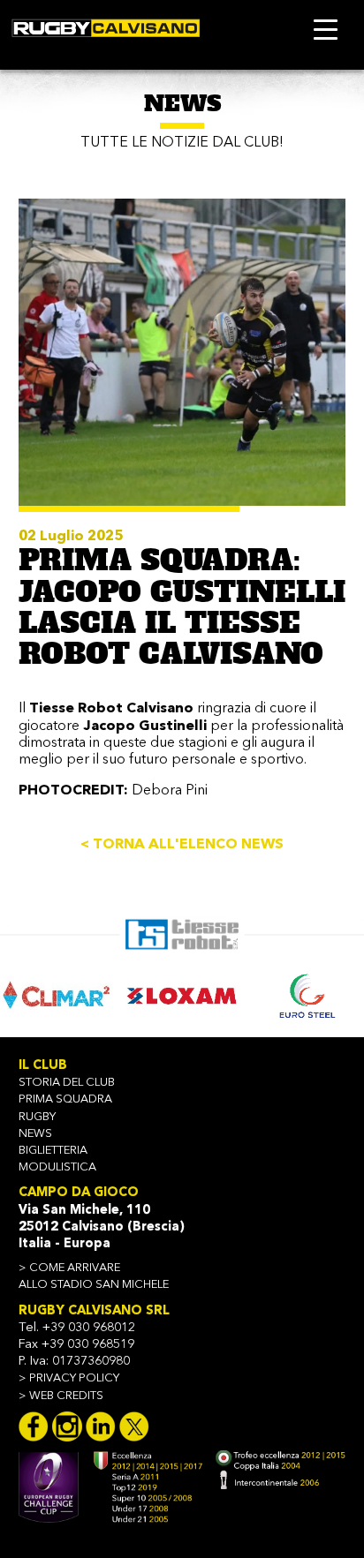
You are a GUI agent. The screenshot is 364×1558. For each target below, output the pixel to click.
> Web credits (61, 1396)
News (35, 1134)
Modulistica (57, 1167)
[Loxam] (181, 995)
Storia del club (67, 1082)
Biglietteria (53, 1150)
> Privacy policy (69, 1378)
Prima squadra (65, 1099)
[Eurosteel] (308, 995)
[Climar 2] (56, 995)
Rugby (37, 1117)
